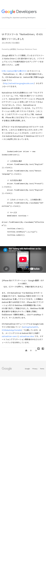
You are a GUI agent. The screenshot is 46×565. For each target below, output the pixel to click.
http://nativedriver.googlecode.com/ (19, 83)
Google (27, 369)
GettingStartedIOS (30, 327)
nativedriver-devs (27, 336)
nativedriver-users (9, 336)
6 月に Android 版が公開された (14, 71)
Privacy (35, 369)
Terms (42, 369)
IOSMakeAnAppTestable (12, 330)
